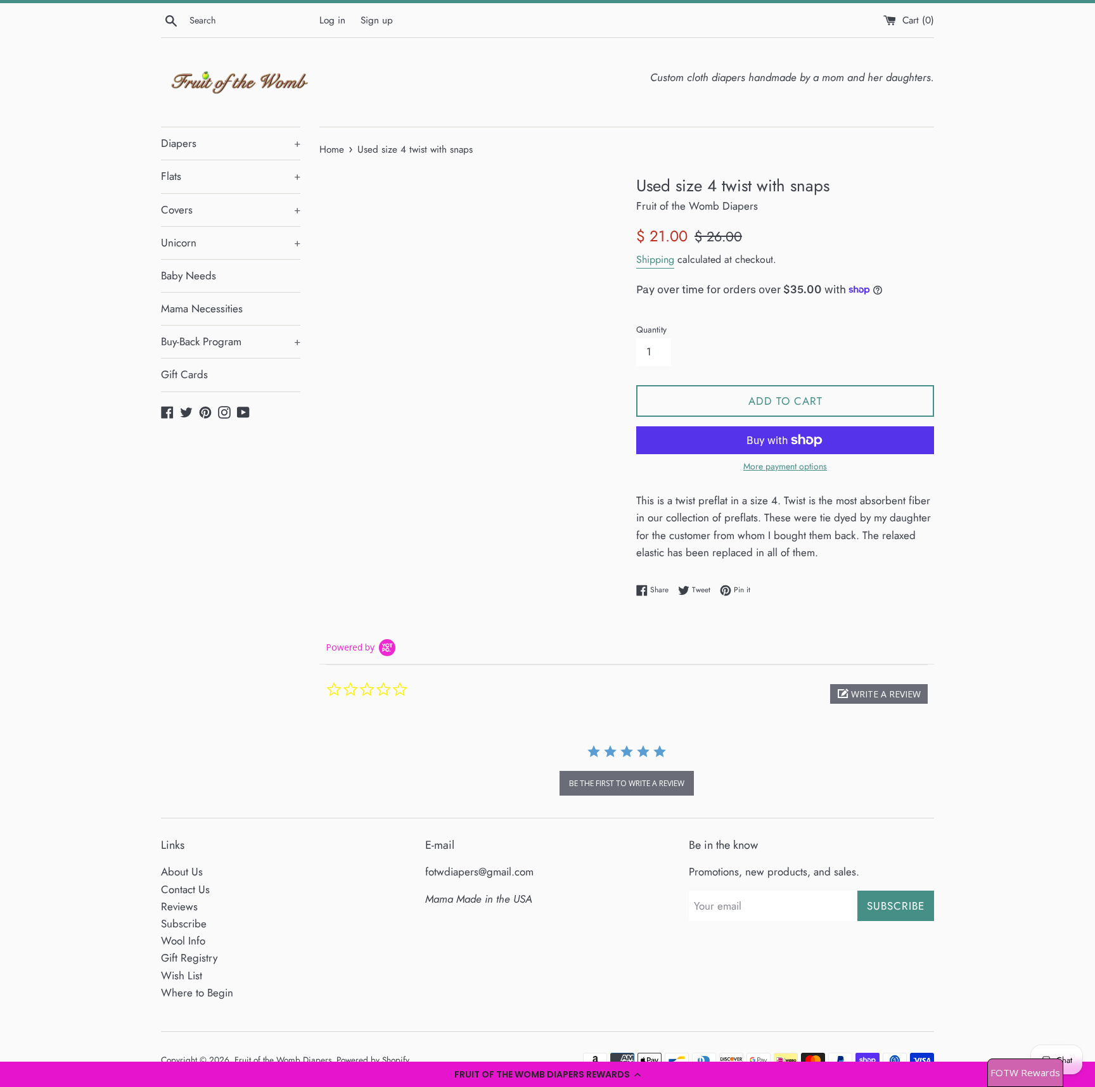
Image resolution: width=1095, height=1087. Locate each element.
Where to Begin (197, 992)
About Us (182, 871)
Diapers (230, 143)
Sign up (377, 20)
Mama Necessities (202, 308)
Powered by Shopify (372, 1059)
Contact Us (185, 889)
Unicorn (230, 242)
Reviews (179, 906)
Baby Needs (188, 275)
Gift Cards (184, 374)
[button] (547, 1074)
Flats (230, 176)
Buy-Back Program (230, 341)
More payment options (785, 466)
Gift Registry (189, 957)
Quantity (651, 329)
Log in (332, 20)
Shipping (655, 259)
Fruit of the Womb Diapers (282, 1059)
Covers (230, 209)
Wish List (181, 975)
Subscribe (184, 923)
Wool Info (183, 940)
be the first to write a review (626, 783)
